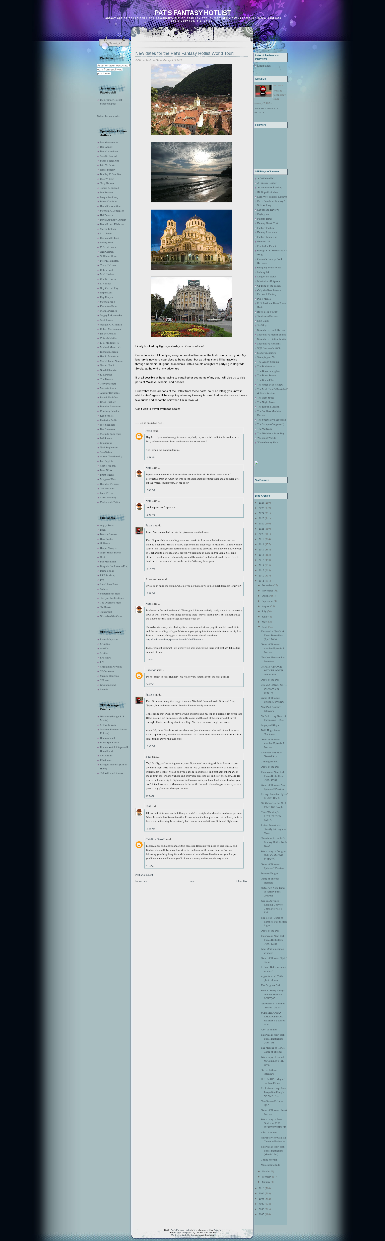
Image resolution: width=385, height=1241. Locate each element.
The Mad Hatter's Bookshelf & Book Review (272, 391)
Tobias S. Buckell (109, 188)
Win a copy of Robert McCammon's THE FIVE (272, 1060)
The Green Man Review (270, 384)
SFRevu (104, 680)
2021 (261, 528)
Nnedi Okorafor (108, 370)
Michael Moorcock (110, 347)
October (266, 595)
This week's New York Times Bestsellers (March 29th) (273, 1150)
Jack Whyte (106, 493)
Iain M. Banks (107, 165)
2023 (261, 518)
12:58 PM (150, 593)
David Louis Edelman (112, 224)
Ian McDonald (108, 333)
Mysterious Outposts (268, 281)
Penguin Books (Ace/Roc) (114, 566)
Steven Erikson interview (269, 1072)
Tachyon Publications (112, 598)
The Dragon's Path (271, 985)
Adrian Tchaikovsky (111, 456)
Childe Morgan (269, 1159)
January (266, 1182)
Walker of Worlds (266, 438)
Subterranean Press (110, 593)
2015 (261, 560)
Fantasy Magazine (267, 237)
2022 (261, 523)
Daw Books (106, 539)
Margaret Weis (108, 479)
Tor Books (105, 607)
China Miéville (108, 338)
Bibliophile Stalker (267, 192)
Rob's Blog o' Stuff (267, 311)
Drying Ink (263, 214)
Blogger (217, 1230)
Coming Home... (270, 761)
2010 (261, 1188)
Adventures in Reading (269, 187)
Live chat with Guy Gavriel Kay (271, 754)
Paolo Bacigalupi (109, 160)
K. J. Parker (106, 374)
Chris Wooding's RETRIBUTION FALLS (271, 816)
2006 (261, 1209)
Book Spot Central (110, 742)
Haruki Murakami (109, 356)
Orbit (103, 557)
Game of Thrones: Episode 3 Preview (272, 700)
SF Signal (105, 644)
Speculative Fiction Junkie (271, 334)
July (264, 611)
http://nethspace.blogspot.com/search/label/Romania (175, 639)
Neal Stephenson (109, 447)
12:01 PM (150, 514)
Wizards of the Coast (111, 616)
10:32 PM (150, 746)
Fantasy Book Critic (268, 223)
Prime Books (107, 570)
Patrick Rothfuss (109, 397)
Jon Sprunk (106, 443)
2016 (261, 554)
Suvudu (104, 689)
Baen (103, 529)
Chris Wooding (108, 497)
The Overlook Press (110, 602)
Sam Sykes (106, 452)
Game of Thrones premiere (270, 880)
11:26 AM (150, 828)
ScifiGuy (262, 325)
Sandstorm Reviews (268, 316)
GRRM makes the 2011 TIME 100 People (273, 805)
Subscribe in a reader (108, 116)
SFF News (105, 657)
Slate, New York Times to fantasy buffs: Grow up (273, 891)
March (265, 1171)
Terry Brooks (107, 183)
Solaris (103, 589)
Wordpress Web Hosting (183, 1235)
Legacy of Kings (270, 725)
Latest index (264, 65)
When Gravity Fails (267, 442)
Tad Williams (107, 488)
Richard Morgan (109, 351)
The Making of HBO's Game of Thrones (273, 1049)
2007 (261, 1204)
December (267, 585)
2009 (261, 1193)
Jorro (149, 431)
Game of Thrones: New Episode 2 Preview (273, 787)
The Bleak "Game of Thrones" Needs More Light (274, 921)
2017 (261, 549)
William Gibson (108, 256)
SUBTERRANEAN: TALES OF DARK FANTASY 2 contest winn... (273, 1018)
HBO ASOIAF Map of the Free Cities (272, 1081)
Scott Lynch (106, 320)
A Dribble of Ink (266, 178)
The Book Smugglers (268, 371)
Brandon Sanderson (110, 406)
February (267, 1176)
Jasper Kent (106, 292)
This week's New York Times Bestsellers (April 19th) (273, 775)
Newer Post (141, 881)
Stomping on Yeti (266, 357)
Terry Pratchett (108, 383)
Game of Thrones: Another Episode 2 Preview (272, 743)
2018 (261, 544)
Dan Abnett (106, 147)
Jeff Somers (106, 438)
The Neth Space (265, 397)
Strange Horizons (109, 676)
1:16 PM (150, 659)
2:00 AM (150, 795)
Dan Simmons (107, 429)
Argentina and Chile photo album (272, 978)
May (264, 622)
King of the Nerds (266, 276)
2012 (261, 575)
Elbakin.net (106, 760)
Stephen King (107, 301)
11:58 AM (150, 457)
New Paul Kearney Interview (271, 709)
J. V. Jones (105, 283)
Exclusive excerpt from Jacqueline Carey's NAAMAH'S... (273, 1092)
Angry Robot (107, 525)
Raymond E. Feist (109, 238)
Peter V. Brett (107, 179)
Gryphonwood (108, 685)
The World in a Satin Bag (271, 433)
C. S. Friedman (108, 247)
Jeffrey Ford (106, 242)
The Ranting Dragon (268, 406)
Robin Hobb (106, 270)
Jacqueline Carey (109, 197)
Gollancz (105, 543)
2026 (261, 502)
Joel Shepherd (107, 424)
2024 (261, 513)
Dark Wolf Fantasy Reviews (272, 196)
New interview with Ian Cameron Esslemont (273, 1139)
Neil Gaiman (107, 251)
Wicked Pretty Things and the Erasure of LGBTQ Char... (273, 994)
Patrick (150, 525)
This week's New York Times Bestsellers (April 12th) (273, 939)
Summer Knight (269, 873)
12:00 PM (150, 490)
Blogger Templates (183, 1232)
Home (192, 881)
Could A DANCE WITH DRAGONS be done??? (274, 688)
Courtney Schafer (109, 411)
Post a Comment (144, 875)
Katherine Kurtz (108, 306)
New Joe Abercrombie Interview (273, 659)
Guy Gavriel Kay (109, 288)
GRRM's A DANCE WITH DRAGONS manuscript (272, 670)
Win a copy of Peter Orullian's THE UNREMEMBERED (273, 1123)
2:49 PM (150, 684)
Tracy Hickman (108, 265)
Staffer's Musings (266, 352)
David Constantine (110, 206)
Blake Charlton (108, 201)
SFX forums (106, 755)
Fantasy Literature (267, 232)
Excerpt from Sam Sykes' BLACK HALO (274, 796)
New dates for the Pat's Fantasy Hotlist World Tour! (184, 53)
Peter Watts (106, 470)
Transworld (106, 611)
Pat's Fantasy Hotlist (192, 12)
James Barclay (108, 169)
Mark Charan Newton (111, 361)
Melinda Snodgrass (110, 434)
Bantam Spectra (108, 534)
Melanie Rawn (108, 388)
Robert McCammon (111, 329)
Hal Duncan (106, 215)
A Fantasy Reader (266, 183)
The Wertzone (264, 429)
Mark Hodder (107, 274)
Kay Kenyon (106, 297)
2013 (261, 570)
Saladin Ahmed (108, 156)
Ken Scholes (106, 415)
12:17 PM (150, 568)
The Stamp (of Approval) (270, 424)
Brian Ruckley (108, 402)
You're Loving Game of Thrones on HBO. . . (273, 718)
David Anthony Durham (113, 219)
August (266, 606)
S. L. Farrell (106, 233)
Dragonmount (107, 738)
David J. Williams (109, 484)
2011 (261, 580)
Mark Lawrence (108, 310)
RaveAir (151, 670)
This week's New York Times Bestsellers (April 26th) (273, 635)
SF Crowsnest (107, 671)
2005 (261, 1214)
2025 (261, 508)
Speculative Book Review (271, 330)
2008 (261, 1198)
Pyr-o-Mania (264, 298)
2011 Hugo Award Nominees (271, 732)
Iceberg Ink (263, 272)
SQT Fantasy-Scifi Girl (269, 348)
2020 (261, 534)
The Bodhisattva (266, 366)
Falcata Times (264, 218)
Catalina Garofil (155, 839)
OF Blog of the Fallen (269, 285)
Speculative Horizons (269, 343)
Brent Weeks (107, 474)
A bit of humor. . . (270, 1029)
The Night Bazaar (266, 402)
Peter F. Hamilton (109, 260)
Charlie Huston (108, 279)
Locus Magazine (109, 639)
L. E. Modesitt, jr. (109, 342)
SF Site (104, 653)
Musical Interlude (270, 1165)
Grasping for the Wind (269, 267)
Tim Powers (106, 379)
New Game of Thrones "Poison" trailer (273, 1005)
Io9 (102, 662)
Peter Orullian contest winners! (272, 951)
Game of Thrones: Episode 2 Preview (272, 866)
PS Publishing (107, 575)
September (267, 601)
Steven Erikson (108, 229)
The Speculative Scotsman (271, 419)
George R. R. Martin (111, 324)
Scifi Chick (263, 320)
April (264, 627)
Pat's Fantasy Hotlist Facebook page (111, 101)
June (264, 616)
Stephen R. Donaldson (112, 210)
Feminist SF (263, 241)
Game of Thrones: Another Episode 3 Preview (272, 648)
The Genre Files (265, 380)
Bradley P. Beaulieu (111, 174)
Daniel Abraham (109, 151)
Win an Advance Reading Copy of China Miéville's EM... (272, 906)
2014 (261, 565)
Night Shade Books (110, 552)
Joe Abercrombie (109, 142)
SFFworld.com (108, 725)
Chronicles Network (111, 666)
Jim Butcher (106, 192)
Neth (149, 468)
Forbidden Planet (266, 246)
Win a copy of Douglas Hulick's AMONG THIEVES (273, 855)
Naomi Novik (107, 365)
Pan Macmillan (108, 561)
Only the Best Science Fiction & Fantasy (269, 292)
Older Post (242, 881)
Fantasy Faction (266, 228)
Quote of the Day (270, 679)
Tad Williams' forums (111, 773)
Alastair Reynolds (110, 393)
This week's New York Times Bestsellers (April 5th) (273, 1038)
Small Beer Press (109, 584)
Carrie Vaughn (108, 465)
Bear (148, 756)
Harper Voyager (108, 548)
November (267, 590)
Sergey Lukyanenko (111, 315)
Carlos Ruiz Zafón (110, 502)
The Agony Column (268, 361)
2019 (261, 539)
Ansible (104, 648)
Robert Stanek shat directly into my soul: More (274, 829)
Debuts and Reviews (268, 209)
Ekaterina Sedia (108, 420)
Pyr (102, 579)
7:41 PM (150, 865)
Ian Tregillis (106, 461)
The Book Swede (266, 375)
